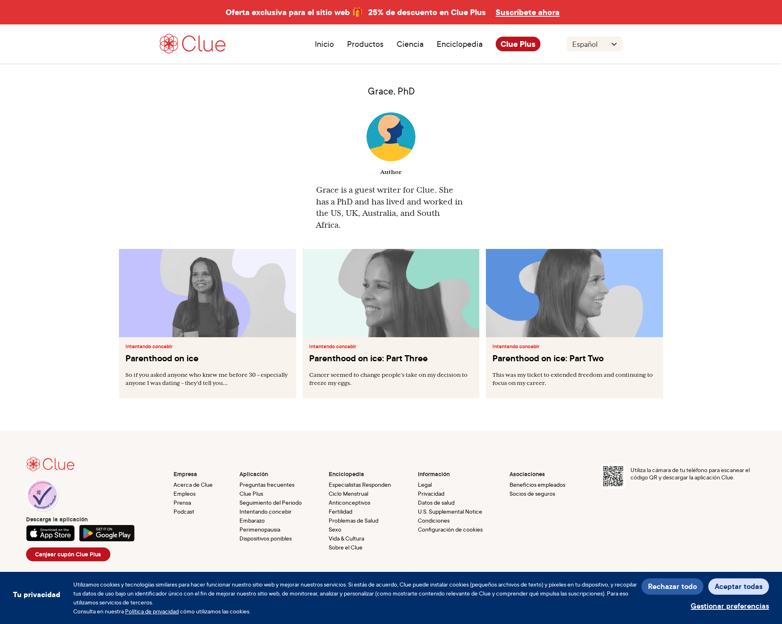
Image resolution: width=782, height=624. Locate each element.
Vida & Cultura (346, 538)
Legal (425, 484)
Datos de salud (436, 502)
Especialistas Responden (360, 484)
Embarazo (252, 520)
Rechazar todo (672, 586)
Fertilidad (340, 511)
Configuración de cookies (450, 529)
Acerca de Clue (193, 484)
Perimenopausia (259, 529)
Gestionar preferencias (730, 606)
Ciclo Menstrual (348, 493)
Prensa (182, 502)
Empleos (185, 493)
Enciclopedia (460, 44)
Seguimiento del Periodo (270, 502)
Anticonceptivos (349, 502)
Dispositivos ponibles (265, 538)
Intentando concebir (149, 346)
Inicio (324, 44)
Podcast (184, 511)
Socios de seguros (532, 493)
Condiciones (434, 520)
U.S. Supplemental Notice (450, 511)
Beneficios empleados (537, 484)
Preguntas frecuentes (266, 484)
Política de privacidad (152, 611)
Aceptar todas (738, 586)
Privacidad (431, 493)
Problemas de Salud (353, 520)
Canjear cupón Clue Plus (68, 554)
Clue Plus (518, 44)
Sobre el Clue (345, 547)
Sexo (335, 529)
